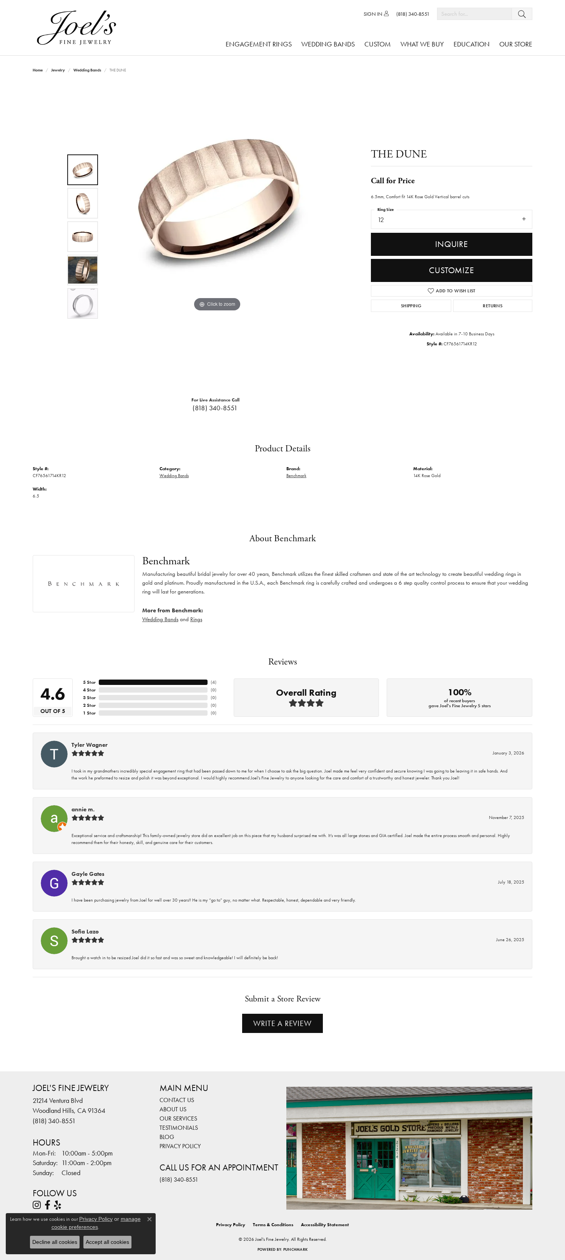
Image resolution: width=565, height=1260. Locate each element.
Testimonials (179, 1128)
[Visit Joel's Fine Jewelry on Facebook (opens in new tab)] (47, 1205)
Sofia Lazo (85, 931)
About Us (173, 1109)
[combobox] (474, 14)
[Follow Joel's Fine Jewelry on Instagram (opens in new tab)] (37, 1205)
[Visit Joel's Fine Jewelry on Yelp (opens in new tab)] (57, 1205)
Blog (167, 1137)
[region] (217, 236)
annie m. (83, 809)
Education (472, 44)
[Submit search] (522, 14)
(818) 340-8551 (215, 408)
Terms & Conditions (273, 1225)
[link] (413, 14)
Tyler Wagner (89, 745)
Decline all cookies (54, 1242)
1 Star (89, 713)
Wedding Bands (328, 44)
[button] (376, 14)
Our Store (515, 44)
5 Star (89, 682)
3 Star (89, 698)
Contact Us (177, 1100)
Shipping (411, 306)
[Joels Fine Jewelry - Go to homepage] (78, 27)
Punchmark (295, 1249)
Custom (377, 44)
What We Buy (422, 44)
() (213, 682)
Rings (196, 619)
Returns (492, 306)
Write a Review (282, 1023)
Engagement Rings (259, 44)
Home (38, 70)
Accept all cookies (107, 1242)
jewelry (58, 70)
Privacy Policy (180, 1146)
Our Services (178, 1118)
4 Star (89, 690)
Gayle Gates (88, 874)
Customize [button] (451, 270)
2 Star (89, 705)
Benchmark (296, 475)
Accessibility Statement (325, 1225)
